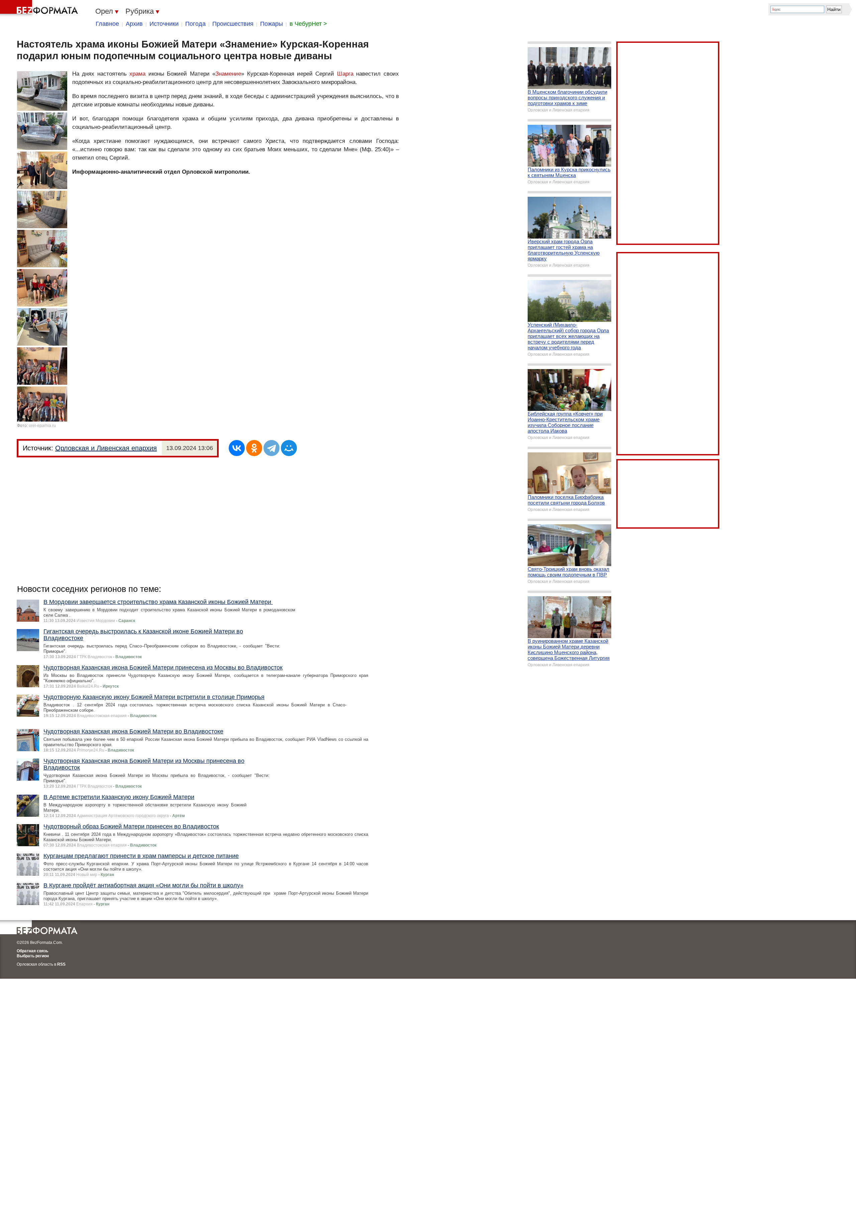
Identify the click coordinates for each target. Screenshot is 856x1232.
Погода (195, 23)
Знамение (228, 74)
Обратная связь (32, 951)
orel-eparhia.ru (42, 425)
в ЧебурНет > (308, 23)
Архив (134, 23)
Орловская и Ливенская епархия (106, 448)
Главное (107, 23)
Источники (164, 23)
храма (137, 74)
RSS (61, 964)
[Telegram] (271, 448)
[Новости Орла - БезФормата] (40, 8)
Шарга (345, 74)
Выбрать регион (33, 956)
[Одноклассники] (254, 448)
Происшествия (232, 23)
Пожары (271, 23)
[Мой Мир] (289, 448)
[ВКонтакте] (237, 448)
